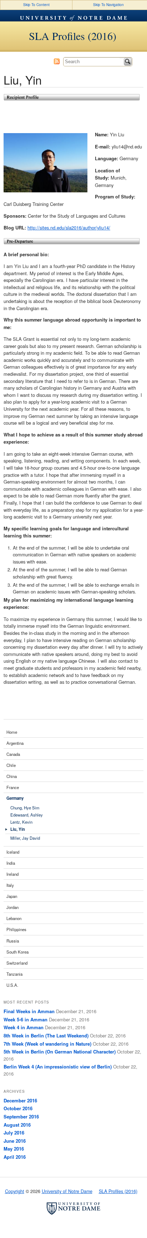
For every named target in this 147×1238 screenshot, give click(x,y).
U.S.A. (12, 985)
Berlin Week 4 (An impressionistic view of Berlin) (58, 1066)
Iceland (12, 852)
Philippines (16, 929)
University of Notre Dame (73, 15)
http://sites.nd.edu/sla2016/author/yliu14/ (68, 227)
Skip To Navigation (108, 4)
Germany (15, 798)
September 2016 (21, 1116)
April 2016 (15, 1156)
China (11, 776)
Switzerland (16, 963)
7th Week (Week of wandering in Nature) (47, 1043)
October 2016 (18, 1108)
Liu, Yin (17, 829)
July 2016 (14, 1132)
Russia (12, 941)
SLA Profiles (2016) (72, 35)
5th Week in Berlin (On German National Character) (60, 1051)
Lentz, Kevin (21, 822)
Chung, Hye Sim (24, 807)
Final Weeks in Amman (29, 1011)
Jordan (12, 907)
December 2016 (20, 1100)
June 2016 (15, 1140)
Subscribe (57, 61)
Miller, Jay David (25, 838)
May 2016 (14, 1148)
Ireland (12, 874)
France (12, 787)
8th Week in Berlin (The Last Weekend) (46, 1035)
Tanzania (14, 974)
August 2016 (17, 1124)
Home (11, 732)
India (10, 863)
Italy (10, 885)
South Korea (17, 952)
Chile (11, 765)
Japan (11, 896)
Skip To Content (36, 4)
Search (128, 62)
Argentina (15, 743)
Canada (13, 754)
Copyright (14, 1191)
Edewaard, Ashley (26, 815)
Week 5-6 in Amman (25, 1019)
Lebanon (13, 918)
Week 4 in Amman (24, 1027)
